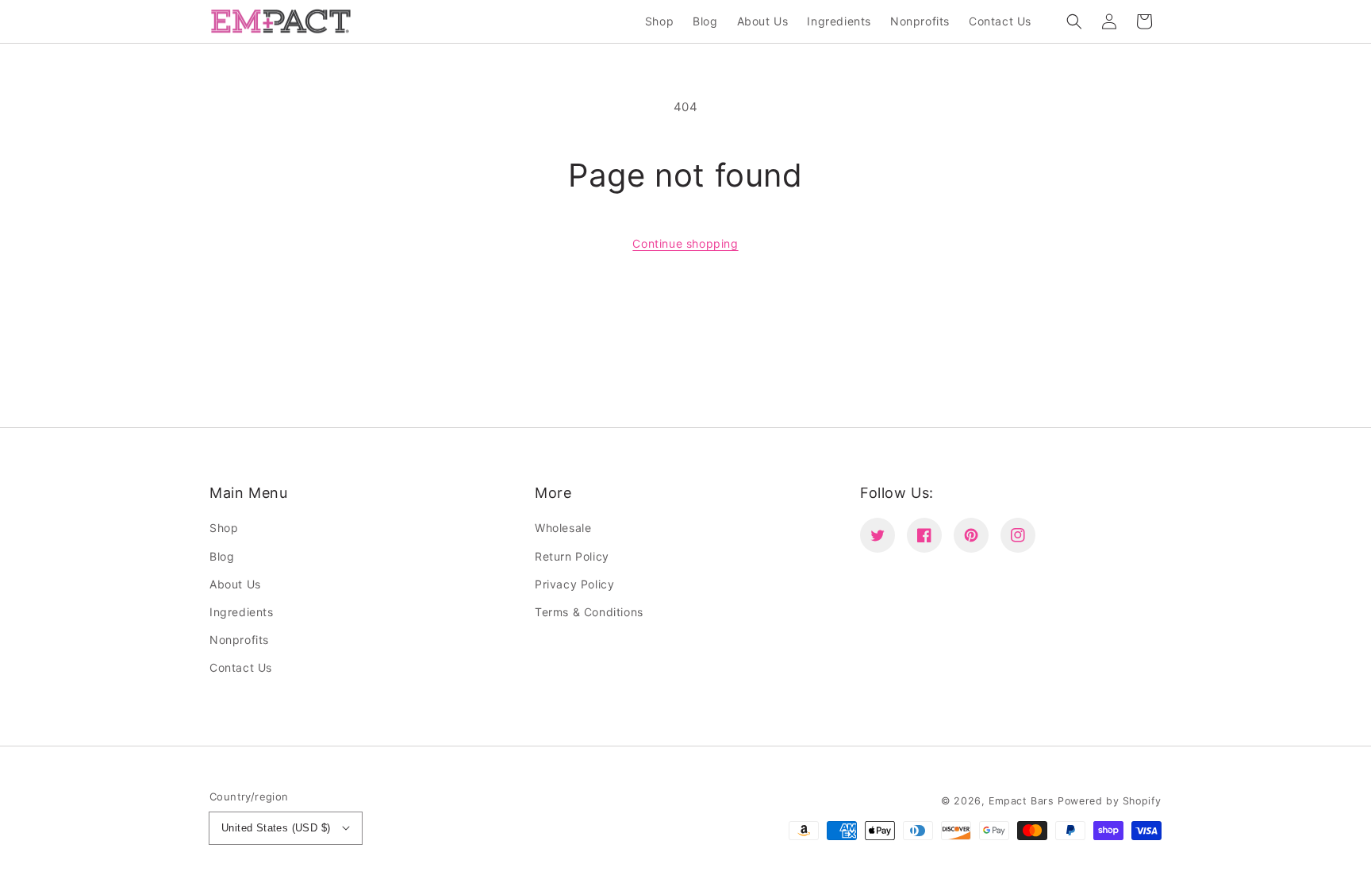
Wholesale (563, 527)
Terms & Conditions (589, 612)
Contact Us (240, 667)
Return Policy (572, 556)
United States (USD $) (275, 828)
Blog (221, 556)
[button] (1074, 21)
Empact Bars (1021, 801)
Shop (223, 527)
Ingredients (241, 612)
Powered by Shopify (1110, 801)
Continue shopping (685, 243)
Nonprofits (239, 639)
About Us (235, 584)
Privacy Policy (574, 584)
